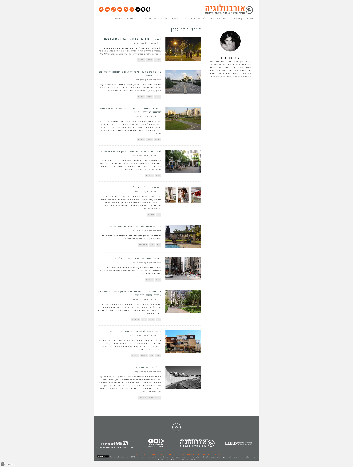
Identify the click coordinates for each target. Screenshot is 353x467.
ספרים (164, 18)
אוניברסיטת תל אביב (144, 454)
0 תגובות (141, 60)
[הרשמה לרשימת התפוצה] (120, 8)
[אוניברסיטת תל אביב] (143, 11)
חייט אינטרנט (164, 459)
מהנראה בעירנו (149, 18)
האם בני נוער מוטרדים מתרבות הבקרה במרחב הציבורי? (131, 39)
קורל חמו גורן (155, 43)
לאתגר (158, 355)
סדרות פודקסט (218, 18)
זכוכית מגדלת (179, 18)
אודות (250, 18)
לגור (158, 214)
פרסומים (131, 18)
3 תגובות (135, 355)
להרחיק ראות (198, 18)
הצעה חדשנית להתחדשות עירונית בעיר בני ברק (135, 331)
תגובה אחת (143, 245)
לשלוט (149, 60)
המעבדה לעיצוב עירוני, (206, 454)
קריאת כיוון (236, 18)
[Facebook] (101, 8)
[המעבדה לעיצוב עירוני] (132, 11)
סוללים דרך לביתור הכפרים (146, 367)
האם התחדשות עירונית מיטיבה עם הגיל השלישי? (134, 226)
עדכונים (118, 18)
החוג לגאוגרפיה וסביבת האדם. (174, 454)
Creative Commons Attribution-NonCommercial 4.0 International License (209, 457)
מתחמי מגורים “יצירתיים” (147, 187)
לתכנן (152, 245)
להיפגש (157, 60)
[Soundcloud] (107, 8)
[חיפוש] (126, 8)
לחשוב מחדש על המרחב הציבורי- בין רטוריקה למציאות (131, 151)
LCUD (132, 457)
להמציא (144, 355)
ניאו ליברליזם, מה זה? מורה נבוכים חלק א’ (137, 258)
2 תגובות (135, 319)
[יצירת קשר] (113, 8)
